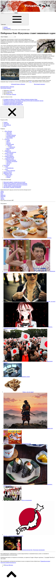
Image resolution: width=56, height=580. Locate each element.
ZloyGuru (9, 91)
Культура (7, 139)
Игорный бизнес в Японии (7, 86)
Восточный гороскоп (6, 88)
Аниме (8, 140)
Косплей (8, 143)
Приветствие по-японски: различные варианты (15, 183)
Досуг (6, 169)
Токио (2, 191)
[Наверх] (11, 578)
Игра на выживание (27, 500)
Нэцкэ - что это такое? (28, 392)
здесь (30, 81)
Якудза (8, 164)
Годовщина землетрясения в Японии (13, 103)
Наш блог (8, 175)
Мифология (8, 151)
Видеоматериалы (10, 136)
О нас (5, 126)
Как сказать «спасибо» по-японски (12, 187)
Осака (2, 197)
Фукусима (9, 94)
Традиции (8, 162)
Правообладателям (45, 561)
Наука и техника (9, 153)
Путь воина (6, 165)
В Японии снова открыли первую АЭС (13, 104)
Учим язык (6, 123)
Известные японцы (11, 160)
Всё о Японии (8, 131)
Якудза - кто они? (51, 301)
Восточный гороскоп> (39, 84)
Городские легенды (11, 152)
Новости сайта (8, 174)
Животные (9, 133)
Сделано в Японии (11, 135)
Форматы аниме (26, 376)
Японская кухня (8, 173)
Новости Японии (9, 156)
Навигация (3, 24)
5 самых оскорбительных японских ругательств (15, 184)
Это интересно (7, 125)
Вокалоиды (12, 147)
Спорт (6, 166)
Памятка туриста (8, 172)
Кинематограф (10, 144)
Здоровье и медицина (11, 161)
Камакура (3, 195)
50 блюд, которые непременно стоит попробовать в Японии (28, 238)
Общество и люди (9, 158)
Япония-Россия (10, 157)
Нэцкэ (8, 149)
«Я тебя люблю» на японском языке (12, 186)
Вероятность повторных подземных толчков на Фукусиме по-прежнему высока (23, 100)
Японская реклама (26, 443)
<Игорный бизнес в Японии (18, 84)
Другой (2, 199)
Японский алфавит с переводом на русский (14, 182)
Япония (14, 94)
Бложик (8, 177)
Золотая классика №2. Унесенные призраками (33, 549)
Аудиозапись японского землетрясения (13, 102)
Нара (2, 193)
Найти (16, 12)
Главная (5, 122)
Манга (8, 141)
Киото (2, 192)
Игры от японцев (10, 170)
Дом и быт (9, 132)
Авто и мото (9, 154)
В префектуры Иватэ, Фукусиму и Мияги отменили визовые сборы (20, 99)
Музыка (10, 145)
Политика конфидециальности (8, 562)
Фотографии (9, 137)
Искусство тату (10, 148)
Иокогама (3, 196)
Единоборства (9, 168)
